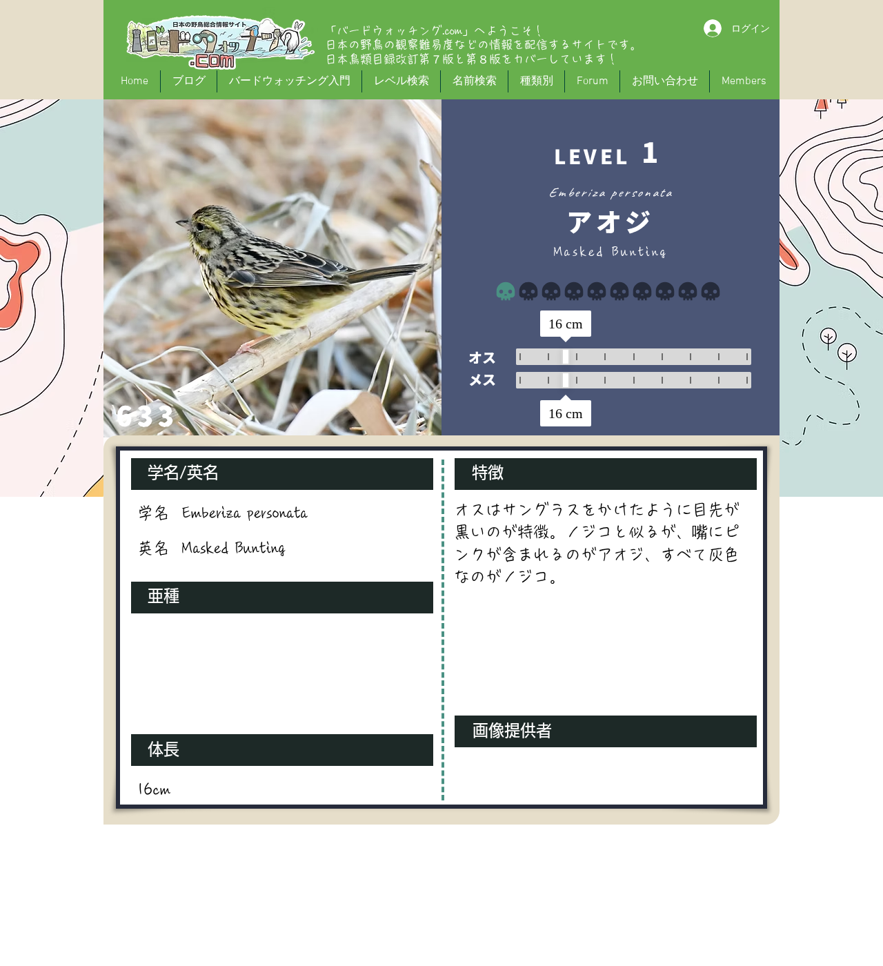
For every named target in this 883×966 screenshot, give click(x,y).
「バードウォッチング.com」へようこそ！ (434, 31)
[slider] (566, 356)
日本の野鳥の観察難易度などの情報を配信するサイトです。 (483, 44)
